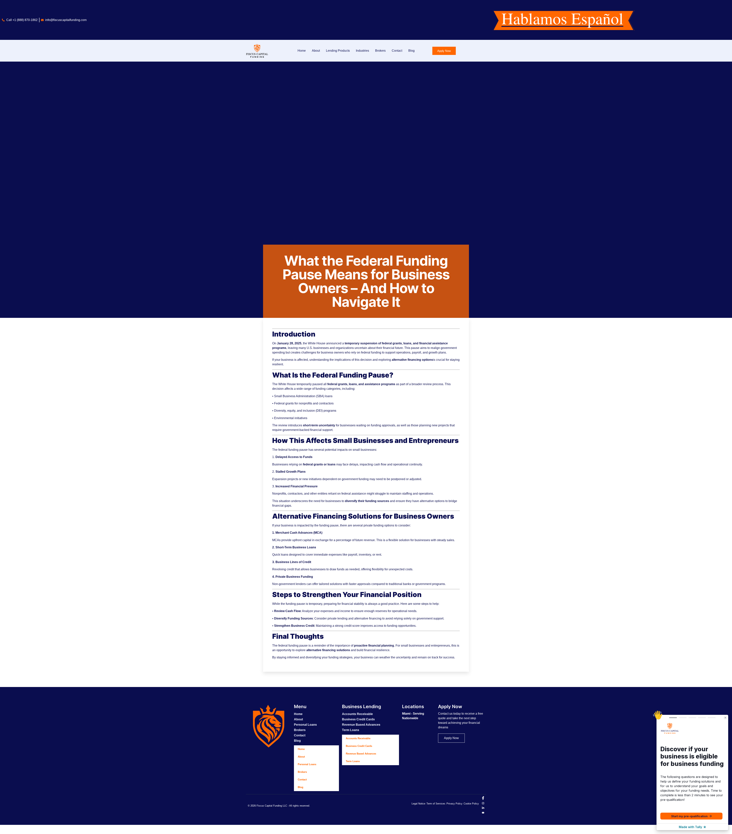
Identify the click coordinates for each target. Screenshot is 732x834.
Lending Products (338, 50)
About (316, 50)
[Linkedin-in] (483, 808)
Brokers (380, 50)
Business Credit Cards (358, 719)
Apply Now (450, 706)
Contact (397, 50)
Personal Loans (305, 724)
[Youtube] (483, 812)
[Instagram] (483, 803)
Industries (362, 50)
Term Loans (350, 730)
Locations (413, 706)
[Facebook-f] (483, 798)
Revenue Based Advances (361, 724)
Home (302, 50)
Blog (411, 50)
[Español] (2, 831)
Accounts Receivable (357, 714)
